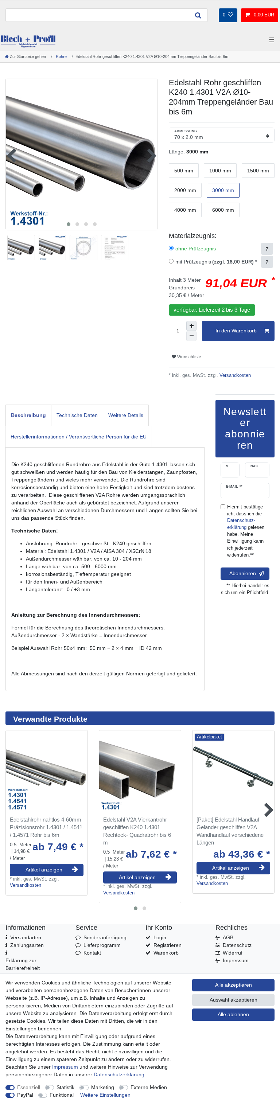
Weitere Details (125, 415)
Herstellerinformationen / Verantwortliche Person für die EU (79, 437)
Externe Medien (149, 1087)
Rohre (61, 56)
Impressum (236, 960)
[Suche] (197, 15)
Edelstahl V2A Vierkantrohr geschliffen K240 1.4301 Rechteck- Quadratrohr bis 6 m (137, 830)
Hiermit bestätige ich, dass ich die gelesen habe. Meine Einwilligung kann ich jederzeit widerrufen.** (245, 531)
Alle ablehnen (233, 1014)
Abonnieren (242, 573)
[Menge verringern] (191, 336)
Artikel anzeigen (44, 870)
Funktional (62, 1095)
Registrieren (167, 945)
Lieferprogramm (102, 945)
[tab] (28, 415)
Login (159, 937)
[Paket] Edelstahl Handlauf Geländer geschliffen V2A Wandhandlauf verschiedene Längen (230, 830)
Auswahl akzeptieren (233, 1000)
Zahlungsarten (27, 945)
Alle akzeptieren (233, 985)
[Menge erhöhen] (191, 326)
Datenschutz (237, 945)
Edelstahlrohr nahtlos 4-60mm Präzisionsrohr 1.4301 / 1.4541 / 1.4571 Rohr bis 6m (46, 827)
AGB (228, 937)
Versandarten (25, 937)
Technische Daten (77, 415)
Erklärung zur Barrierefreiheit (22, 964)
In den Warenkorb (236, 330)
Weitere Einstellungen (105, 1095)
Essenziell (28, 1087)
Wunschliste (188, 356)
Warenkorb (166, 953)
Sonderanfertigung (105, 937)
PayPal (25, 1095)
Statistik (65, 1087)
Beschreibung (28, 415)
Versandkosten (234, 375)
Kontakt (92, 953)
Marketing (102, 1087)
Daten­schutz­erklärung (119, 1074)
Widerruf (232, 953)
